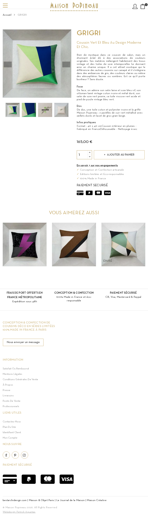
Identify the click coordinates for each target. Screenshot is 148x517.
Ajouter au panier (120, 155)
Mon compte (10, 438)
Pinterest (15, 455)
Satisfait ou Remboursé (16, 369)
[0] (142, 6)
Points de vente (12, 401)
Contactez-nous (12, 422)
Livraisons (8, 396)
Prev (8, 64)
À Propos (8, 385)
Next (66, 64)
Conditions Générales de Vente (20, 379)
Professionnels (11, 406)
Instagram (24, 455)
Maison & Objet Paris (41, 500)
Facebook (6, 455)
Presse (6, 390)
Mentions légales (12, 374)
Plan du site (9, 427)
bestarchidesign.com (15, 500)
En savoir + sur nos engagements (97, 165)
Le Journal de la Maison (70, 500)
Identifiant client (12, 432)
